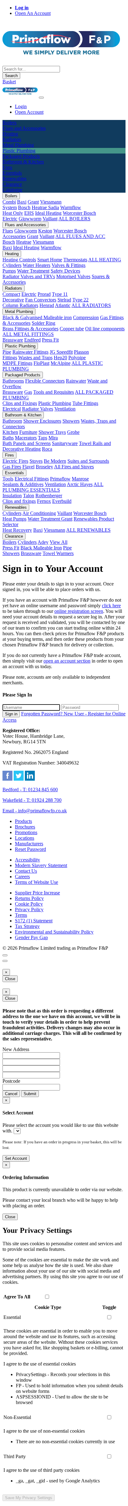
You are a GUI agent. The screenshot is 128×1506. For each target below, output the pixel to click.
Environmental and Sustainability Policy (54, 931)
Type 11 (60, 294)
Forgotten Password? (42, 713)
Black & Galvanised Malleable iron (37, 317)
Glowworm (30, 218)
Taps (42, 437)
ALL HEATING (104, 259)
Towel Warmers (58, 553)
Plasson (81, 352)
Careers (22, 876)
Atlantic (63, 305)
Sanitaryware (65, 443)
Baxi (21, 201)
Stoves (36, 461)
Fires (9, 455)
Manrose (80, 478)
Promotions (26, 832)
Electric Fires (15, 461)
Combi (9, 201)
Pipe (6, 352)
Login (21, 106)
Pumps (9, 270)
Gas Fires (11, 466)
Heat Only (12, 213)
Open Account (29, 112)
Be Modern (55, 461)
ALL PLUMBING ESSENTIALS (52, 487)
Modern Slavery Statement (41, 865)
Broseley (44, 466)
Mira (53, 437)
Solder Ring (43, 323)
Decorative (13, 299)
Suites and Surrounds (88, 461)
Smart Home (49, 259)
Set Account (16, 1158)
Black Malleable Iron (41, 547)
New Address (15, 1049)
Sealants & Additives (22, 484)
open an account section (66, 660)
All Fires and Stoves (74, 466)
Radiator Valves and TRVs (28, 276)
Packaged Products (22, 375)
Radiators (13, 288)
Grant (33, 201)
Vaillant (50, 218)
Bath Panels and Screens (26, 443)
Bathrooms (13, 380)
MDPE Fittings (17, 363)
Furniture (28, 432)
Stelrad (64, 299)
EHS (29, 213)
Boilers (11, 196)
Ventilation (64, 408)
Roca (47, 449)
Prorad (44, 294)
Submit (30, 1093)
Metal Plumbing (19, 311)
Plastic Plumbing (20, 346)
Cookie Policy (29, 904)
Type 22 (80, 299)
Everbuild (61, 501)
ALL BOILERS (74, 218)
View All (58, 542)
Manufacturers (29, 843)
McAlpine (61, 363)
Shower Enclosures (42, 421)
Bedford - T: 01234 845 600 (30, 789)
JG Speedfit (61, 352)
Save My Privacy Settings (28, 1497)
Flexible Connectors (45, 380)
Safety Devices (65, 270)
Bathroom (12, 421)
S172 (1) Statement (34, 920)
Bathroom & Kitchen (23, 415)
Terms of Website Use (36, 882)
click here (111, 605)
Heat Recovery (17, 530)
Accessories (14, 236)
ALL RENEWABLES (88, 530)
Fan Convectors (40, 299)
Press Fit (50, 339)
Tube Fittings (85, 403)
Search (11, 75)
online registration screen (78, 611)
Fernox (44, 501)
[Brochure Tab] (4, 955)
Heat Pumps (14, 518)
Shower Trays (52, 432)
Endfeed (32, 339)
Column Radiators (20, 305)
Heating (12, 253)
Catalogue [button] (12, 189)
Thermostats (75, 259)
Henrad (46, 305)
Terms (21, 915)
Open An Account (33, 13)
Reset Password (30, 849)
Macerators (26, 437)
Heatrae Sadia (45, 207)
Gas (28, 392)
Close (10, 978)
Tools (7, 478)
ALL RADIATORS (91, 305)
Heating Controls (19, 259)
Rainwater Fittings (30, 352)
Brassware (12, 339)
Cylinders (11, 265)
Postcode (11, 1081)
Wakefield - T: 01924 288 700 (32, 800)
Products (23, 821)
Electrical (11, 408)
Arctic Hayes (80, 484)
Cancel (11, 1093)
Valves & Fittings (68, 265)
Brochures (25, 826)
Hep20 (60, 357)
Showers (71, 421)
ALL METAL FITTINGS (28, 334)
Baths (8, 437)
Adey (43, 542)
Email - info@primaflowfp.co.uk (34, 810)
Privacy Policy (29, 909)
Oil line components (105, 328)
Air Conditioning (39, 513)
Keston (45, 230)
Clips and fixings (19, 501)
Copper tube (72, 328)
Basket (9, 81)
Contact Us (26, 871)
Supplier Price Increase (37, 892)
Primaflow (60, 478)
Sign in (11, 714)
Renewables (16, 507)
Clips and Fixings (19, 403)
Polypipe (77, 357)
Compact (11, 294)
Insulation (12, 495)
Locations (24, 838)
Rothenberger (48, 495)
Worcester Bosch (79, 213)
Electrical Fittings (32, 478)
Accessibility (27, 859)
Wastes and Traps (35, 357)
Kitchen (10, 432)
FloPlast (41, 363)
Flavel (28, 466)
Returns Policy (29, 898)
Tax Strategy (27, 926)
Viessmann (51, 201)
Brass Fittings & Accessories (30, 328)
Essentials (14, 473)
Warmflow (70, 207)
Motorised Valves (73, 276)
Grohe (73, 432)
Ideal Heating (48, 213)
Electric (9, 218)
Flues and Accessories (25, 225)
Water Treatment (33, 270)
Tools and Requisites (53, 392)
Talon (28, 495)
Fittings (9, 357)
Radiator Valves (37, 408)
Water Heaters (36, 265)
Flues (7, 230)
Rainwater (76, 380)
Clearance (14, 536)
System (9, 207)
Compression (86, 317)
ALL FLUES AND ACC (80, 236)
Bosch (24, 207)
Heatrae (23, 242)
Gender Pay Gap (31, 937)
